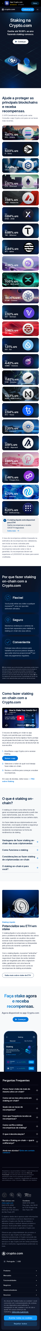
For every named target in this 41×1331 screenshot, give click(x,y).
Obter (35, 3)
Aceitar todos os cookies (20, 1318)
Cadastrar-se (28, 9)
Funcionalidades (20, 1280)
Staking (7, 754)
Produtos (20, 1271)
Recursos (20, 1295)
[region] (20, 1313)
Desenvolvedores (20, 1290)
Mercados (20, 1275)
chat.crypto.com (7, 1203)
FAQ (24, 1180)
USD (19, 1261)
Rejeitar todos (20, 1324)
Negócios (20, 1285)
